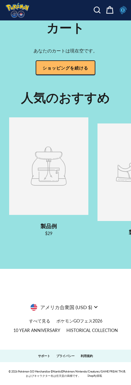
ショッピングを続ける (65, 67)
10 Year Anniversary (36, 330)
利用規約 (87, 356)
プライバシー (65, 356)
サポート (44, 356)
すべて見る (39, 321)
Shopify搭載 (94, 375)
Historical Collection (92, 330)
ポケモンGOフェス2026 (79, 321)
